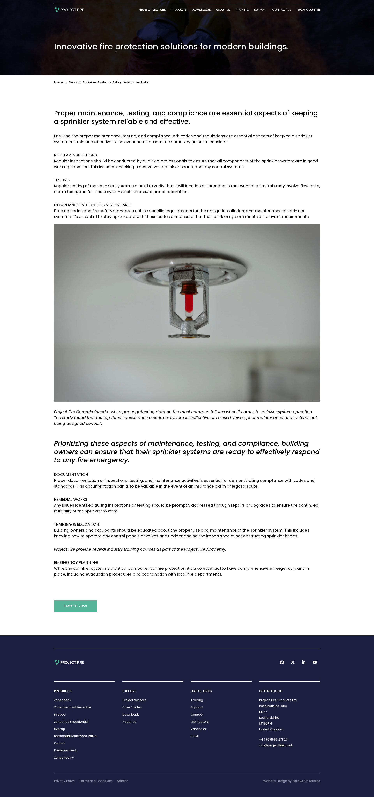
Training (242, 10)
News (73, 82)
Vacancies (199, 729)
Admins (122, 781)
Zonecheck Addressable (72, 707)
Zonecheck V (64, 757)
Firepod (60, 714)
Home (58, 82)
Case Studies (132, 707)
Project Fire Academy (204, 549)
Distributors (200, 722)
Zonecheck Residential (71, 722)
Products (179, 10)
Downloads (201, 10)
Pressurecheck (65, 750)
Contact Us (281, 10)
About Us (223, 10)
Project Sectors (152, 10)
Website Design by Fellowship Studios (291, 781)
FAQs (195, 736)
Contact (197, 714)
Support (260, 10)
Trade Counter (308, 10)
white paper (122, 412)
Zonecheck (62, 700)
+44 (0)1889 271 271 (273, 739)
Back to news (75, 606)
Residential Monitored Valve (75, 736)
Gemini (59, 743)
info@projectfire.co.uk (276, 745)
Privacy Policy (64, 781)
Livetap (59, 729)
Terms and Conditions (96, 781)
